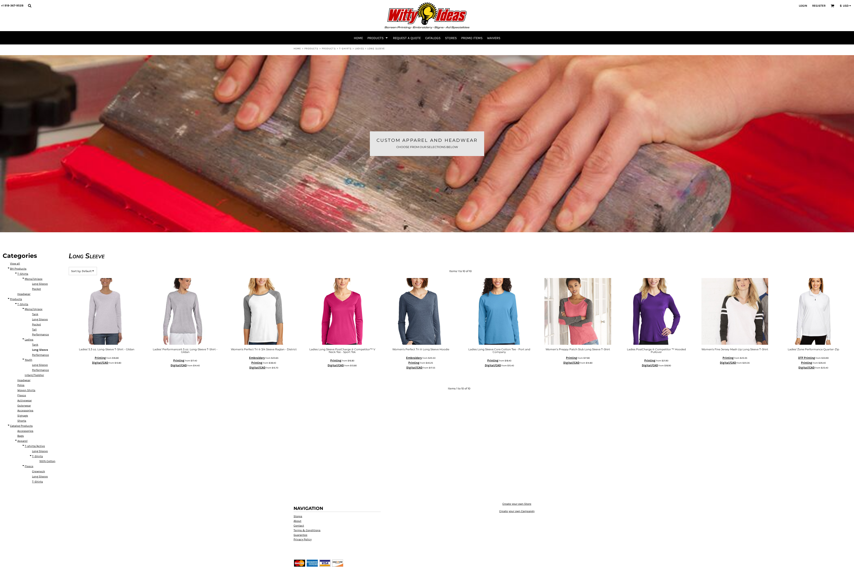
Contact (299, 525)
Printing (100, 357)
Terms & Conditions (307, 530)
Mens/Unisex (33, 278)
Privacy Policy (303, 539)
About (297, 521)
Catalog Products (21, 425)
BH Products (18, 268)
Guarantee (300, 535)
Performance (40, 334)
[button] (29, 5)
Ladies (359, 48)
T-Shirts (345, 48)
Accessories (25, 410)
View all (15, 263)
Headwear (23, 294)
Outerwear (24, 405)
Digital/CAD (100, 362)
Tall (34, 329)
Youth (28, 359)
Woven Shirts (26, 390)
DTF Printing (806, 357)
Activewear (24, 400)
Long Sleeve (40, 283)
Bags (20, 435)
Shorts (21, 420)
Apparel (22, 441)
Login (803, 5)
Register (819, 5)
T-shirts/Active (35, 446)
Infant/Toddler (34, 375)
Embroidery (257, 357)
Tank (35, 314)
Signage (22, 415)
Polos (20, 385)
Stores (298, 516)
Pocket (36, 289)
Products (311, 48)
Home (297, 48)
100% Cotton (47, 461)
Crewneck (38, 471)
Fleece (21, 395)
